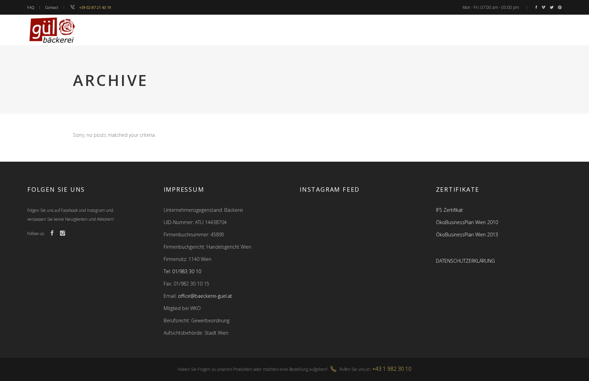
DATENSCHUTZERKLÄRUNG (465, 261)
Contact (51, 7)
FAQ (30, 7)
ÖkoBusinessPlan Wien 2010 (467, 222)
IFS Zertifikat (449, 210)
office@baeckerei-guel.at (205, 296)
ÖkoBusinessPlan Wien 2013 (467, 234)
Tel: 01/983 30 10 (182, 271)
